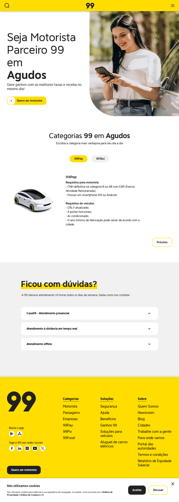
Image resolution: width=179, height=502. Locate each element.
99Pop (78, 158)
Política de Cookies (29, 495)
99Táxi (100, 158)
